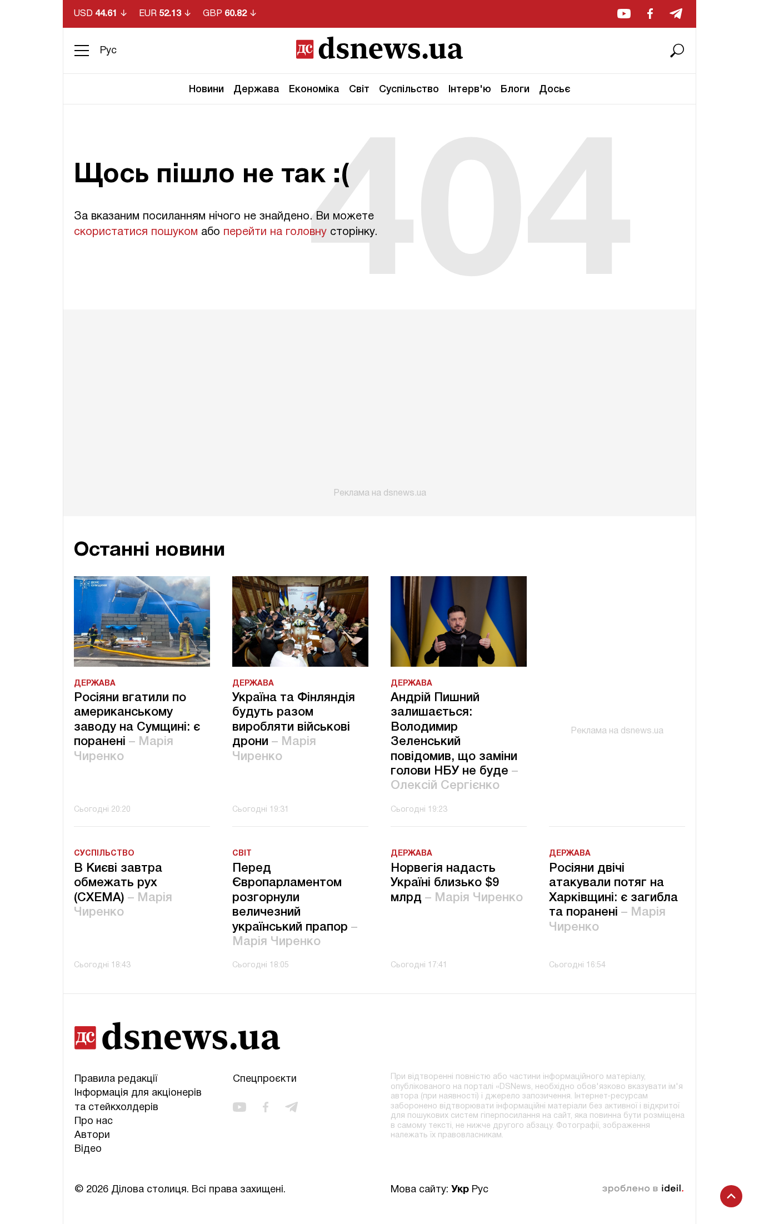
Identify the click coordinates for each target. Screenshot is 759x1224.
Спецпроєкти (265, 1079)
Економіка (314, 89)
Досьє (555, 89)
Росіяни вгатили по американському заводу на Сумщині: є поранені (137, 727)
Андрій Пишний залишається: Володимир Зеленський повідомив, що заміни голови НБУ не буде (454, 741)
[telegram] (676, 13)
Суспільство (409, 89)
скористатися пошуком (136, 232)
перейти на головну (275, 232)
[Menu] (81, 50)
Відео (88, 1149)
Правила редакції (115, 1079)
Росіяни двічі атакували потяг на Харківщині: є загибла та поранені (613, 898)
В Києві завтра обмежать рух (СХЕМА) (123, 890)
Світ (359, 89)
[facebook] (650, 13)
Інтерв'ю (469, 89)
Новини (206, 89)
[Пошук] (677, 50)
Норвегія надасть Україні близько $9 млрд (457, 883)
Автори (92, 1135)
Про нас (93, 1121)
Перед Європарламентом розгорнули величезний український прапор (294, 905)
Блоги (515, 89)
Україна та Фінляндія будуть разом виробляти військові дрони (293, 727)
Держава (256, 89)
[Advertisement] (379, 404)
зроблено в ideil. (643, 1189)
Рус (108, 51)
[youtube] (624, 13)
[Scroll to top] (731, 1196)
